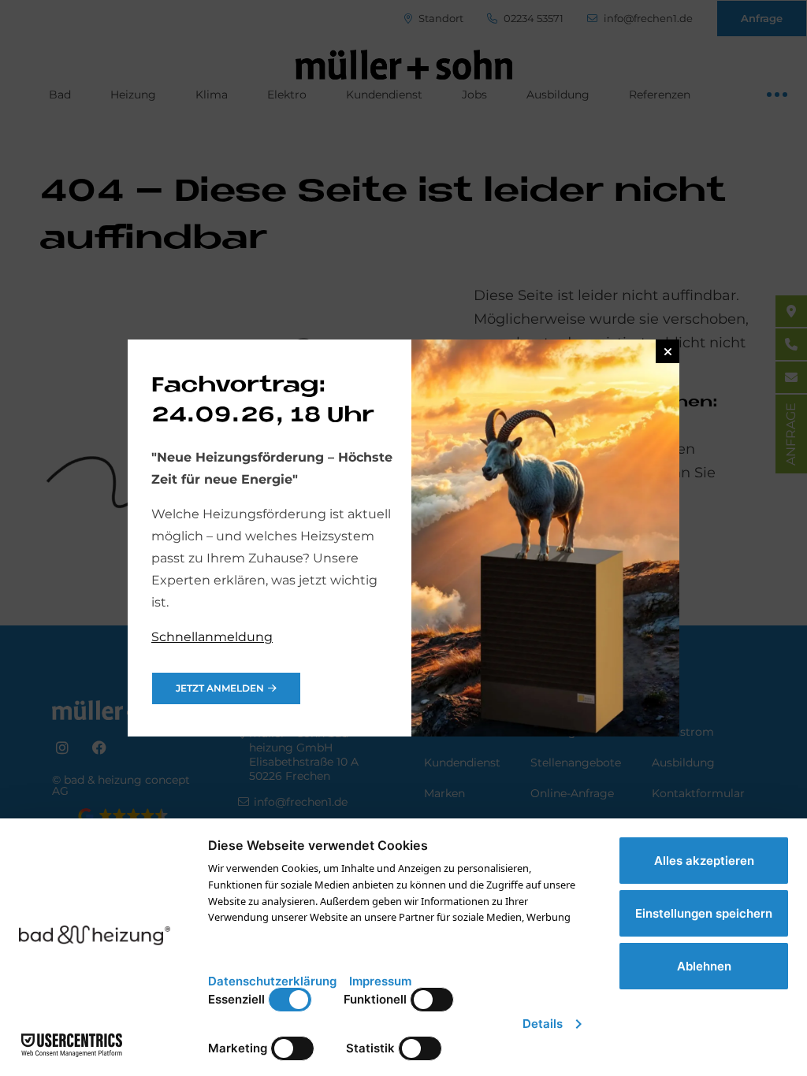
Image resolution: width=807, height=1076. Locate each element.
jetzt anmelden (220, 688)
